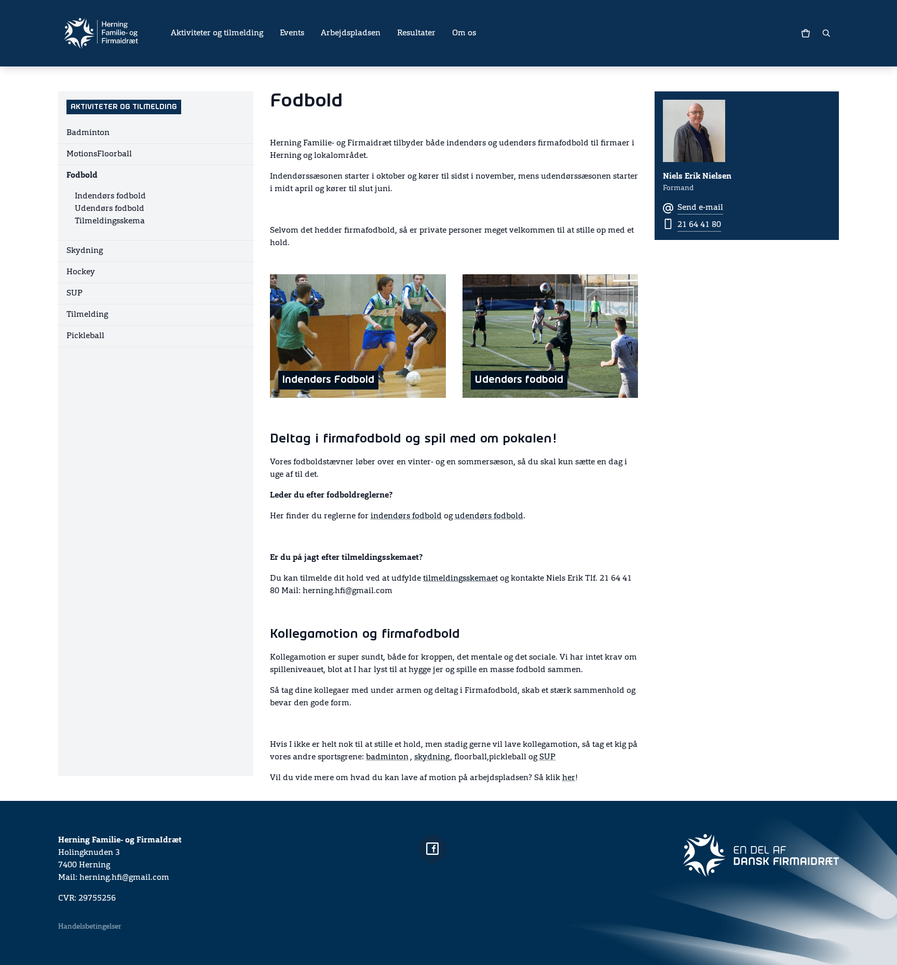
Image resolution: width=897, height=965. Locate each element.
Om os (464, 33)
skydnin (429, 757)
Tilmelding (87, 315)
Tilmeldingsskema (110, 221)
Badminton (88, 133)
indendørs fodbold (406, 516)
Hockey (80, 272)
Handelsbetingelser (89, 926)
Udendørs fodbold (109, 209)
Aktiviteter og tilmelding (217, 33)
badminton (387, 757)
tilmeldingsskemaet (460, 578)
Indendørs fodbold (110, 196)
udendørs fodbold (489, 516)
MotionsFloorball (99, 154)
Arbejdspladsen (350, 33)
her (568, 778)
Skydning (84, 251)
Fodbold (82, 175)
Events (292, 33)
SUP (74, 293)
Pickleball (85, 336)
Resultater (416, 33)
